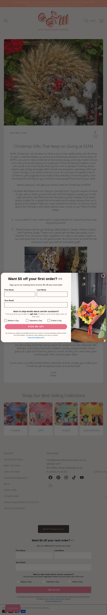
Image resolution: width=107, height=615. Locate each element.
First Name (9, 290)
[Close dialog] (103, 275)
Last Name (41, 290)
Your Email (9, 300)
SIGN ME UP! (36, 326)
